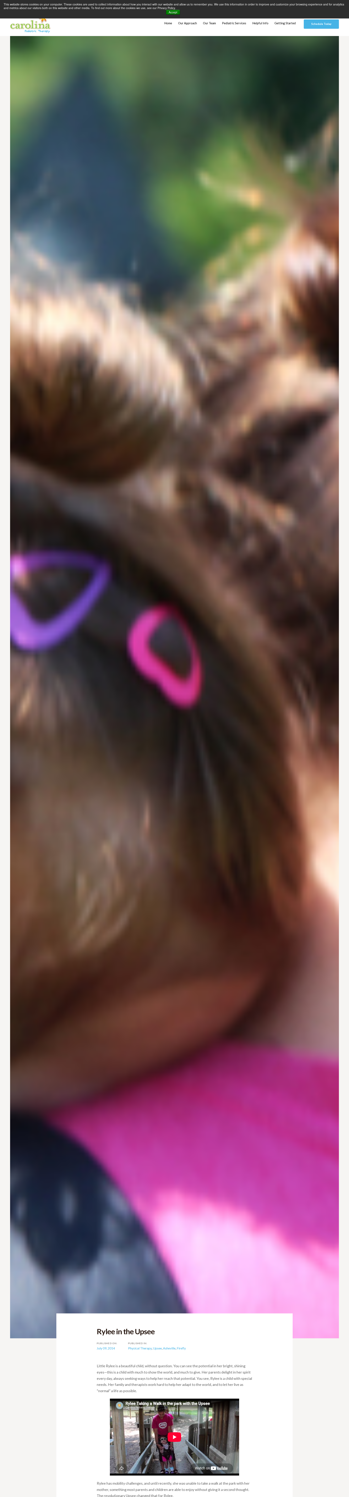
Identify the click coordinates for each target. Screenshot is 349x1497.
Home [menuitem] (168, 23)
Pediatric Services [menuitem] (234, 23)
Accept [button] (173, 12)
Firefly (181, 1348)
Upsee (157, 1348)
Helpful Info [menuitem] (260, 23)
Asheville (169, 1348)
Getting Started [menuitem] (285, 23)
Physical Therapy (140, 1348)
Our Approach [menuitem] (187, 23)
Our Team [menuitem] (209, 23)
